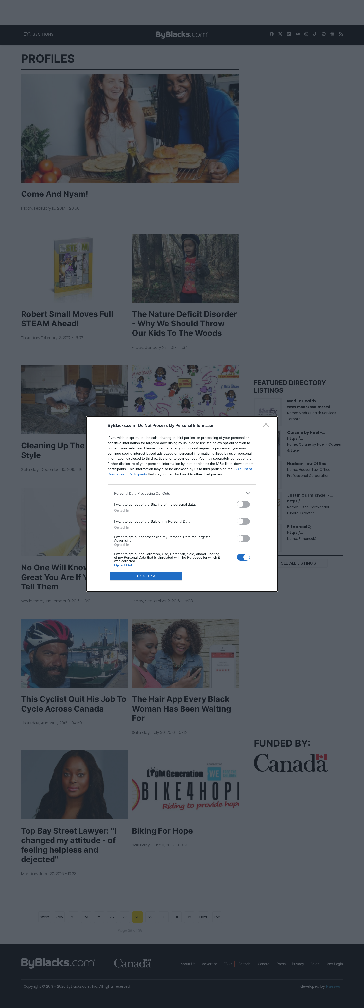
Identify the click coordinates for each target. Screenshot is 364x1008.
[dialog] (182, 504)
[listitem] (182, 493)
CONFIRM (146, 576)
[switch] (243, 504)
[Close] (267, 426)
